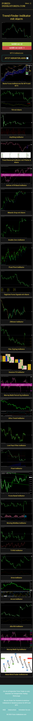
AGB (4, 710)
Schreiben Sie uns (24, 710)
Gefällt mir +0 (16, 44)
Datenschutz (12, 710)
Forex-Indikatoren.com (13, 4)
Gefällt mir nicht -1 (16, 48)
